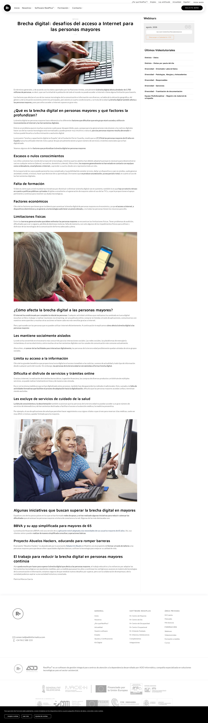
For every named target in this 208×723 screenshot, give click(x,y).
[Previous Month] (186, 26)
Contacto (77, 8)
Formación (63, 8)
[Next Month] (189, 26)
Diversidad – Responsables (156, 80)
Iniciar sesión (198, 2)
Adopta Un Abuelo (74, 546)
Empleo (153, 2)
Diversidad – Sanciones (154, 86)
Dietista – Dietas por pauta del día (159, 63)
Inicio (17, 8)
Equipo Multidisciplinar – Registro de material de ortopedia (165, 97)
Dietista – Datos (151, 57)
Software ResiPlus (44, 8)
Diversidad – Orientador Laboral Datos (161, 69)
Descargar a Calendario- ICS (160, 37)
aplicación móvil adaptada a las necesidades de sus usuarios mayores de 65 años (91, 530)
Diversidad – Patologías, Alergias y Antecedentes (166, 74)
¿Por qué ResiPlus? (140, 2)
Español (187, 2)
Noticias (75, 19)
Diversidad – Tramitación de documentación (163, 91)
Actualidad (177, 2)
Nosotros (26, 8)
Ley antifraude (164, 2)
